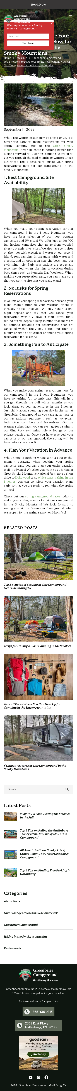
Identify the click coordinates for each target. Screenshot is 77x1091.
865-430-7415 (42, 1012)
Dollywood (22, 477)
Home (7, 58)
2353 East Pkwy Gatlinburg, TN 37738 (41, 1025)
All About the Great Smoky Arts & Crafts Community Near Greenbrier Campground (44, 854)
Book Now (38, 4)
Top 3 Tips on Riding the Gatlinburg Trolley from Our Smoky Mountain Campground (44, 834)
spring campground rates (42, 496)
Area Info (21, 58)
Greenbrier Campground (46, 58)
